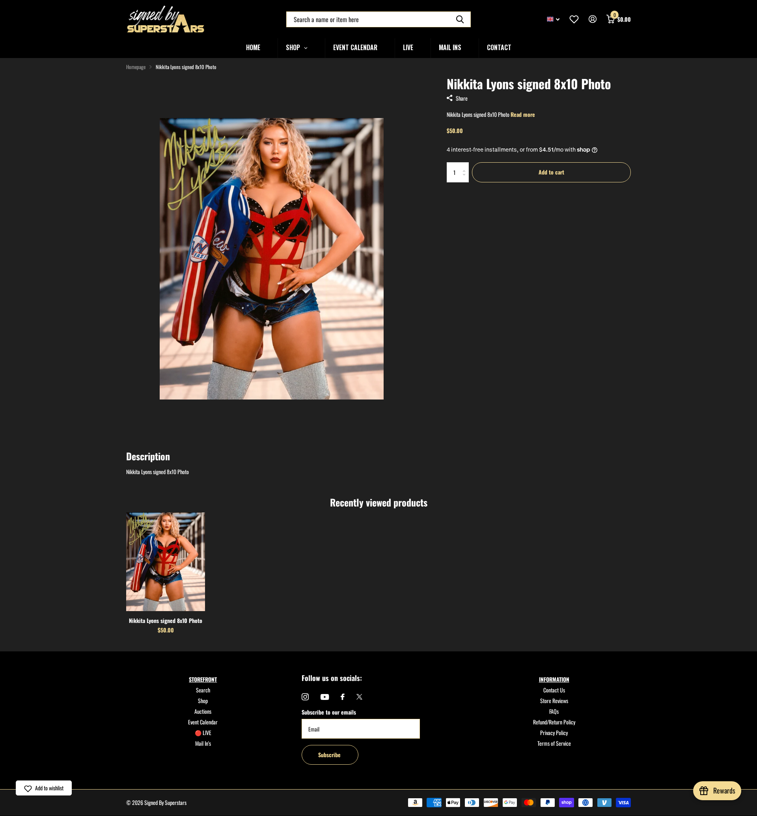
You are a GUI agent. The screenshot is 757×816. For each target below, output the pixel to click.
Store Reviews (554, 700)
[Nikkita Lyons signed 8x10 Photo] (165, 561)
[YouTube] (325, 697)
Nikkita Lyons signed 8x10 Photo (165, 620)
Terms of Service (554, 743)
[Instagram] (305, 696)
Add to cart (551, 172)
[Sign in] (592, 19)
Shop (203, 700)
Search (203, 690)
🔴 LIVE (203, 732)
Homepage (135, 67)
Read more (523, 114)
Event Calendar (203, 722)
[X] (359, 697)
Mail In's (203, 743)
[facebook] (343, 697)
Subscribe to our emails (329, 712)
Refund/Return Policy (554, 722)
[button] (44, 787)
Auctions (202, 711)
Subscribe (330, 754)
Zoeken (460, 19)
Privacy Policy (554, 732)
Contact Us (554, 690)
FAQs (554, 711)
